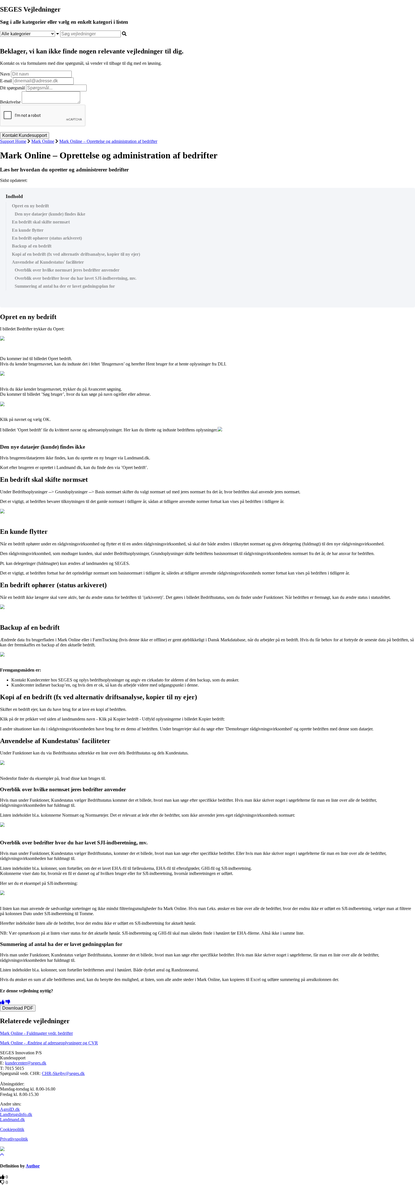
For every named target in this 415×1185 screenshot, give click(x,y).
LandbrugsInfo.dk (16, 1114)
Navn (5, 74)
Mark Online (42, 141)
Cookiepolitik (12, 1129)
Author (33, 1166)
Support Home (13, 141)
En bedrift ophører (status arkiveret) (47, 238)
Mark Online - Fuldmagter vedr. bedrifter (36, 1033)
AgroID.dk (10, 1109)
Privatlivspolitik (14, 1139)
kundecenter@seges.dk (25, 1063)
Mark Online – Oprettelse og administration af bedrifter (108, 141)
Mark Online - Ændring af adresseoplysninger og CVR (49, 1042)
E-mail (6, 80)
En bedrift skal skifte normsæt (41, 222)
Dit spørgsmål (12, 87)
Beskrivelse (10, 102)
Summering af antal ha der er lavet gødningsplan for (65, 286)
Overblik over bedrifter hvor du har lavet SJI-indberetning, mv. (75, 278)
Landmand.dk (12, 1119)
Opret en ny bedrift (31, 205)
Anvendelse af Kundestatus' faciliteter (48, 262)
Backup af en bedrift (31, 246)
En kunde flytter (27, 230)
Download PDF (17, 1008)
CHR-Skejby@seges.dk (63, 1073)
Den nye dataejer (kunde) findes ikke (50, 214)
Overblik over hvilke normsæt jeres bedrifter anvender (67, 270)
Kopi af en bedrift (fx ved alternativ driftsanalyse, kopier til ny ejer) (76, 254)
